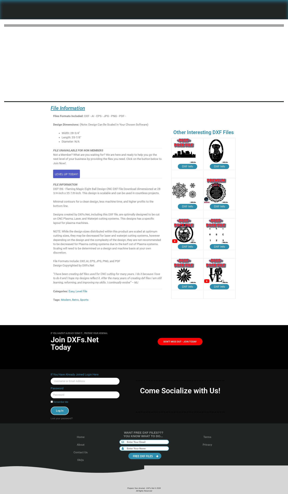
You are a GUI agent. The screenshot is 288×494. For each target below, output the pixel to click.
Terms (207, 437)
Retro (75, 299)
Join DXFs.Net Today (75, 343)
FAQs (80, 460)
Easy (71, 291)
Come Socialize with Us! (180, 390)
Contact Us (81, 452)
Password (57, 388)
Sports (84, 299)
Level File (81, 291)
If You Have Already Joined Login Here (74, 374)
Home (80, 437)
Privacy (207, 444)
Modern (66, 299)
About (80, 444)
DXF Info (187, 166)
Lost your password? (62, 418)
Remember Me (60, 402)
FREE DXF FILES (143, 456)
